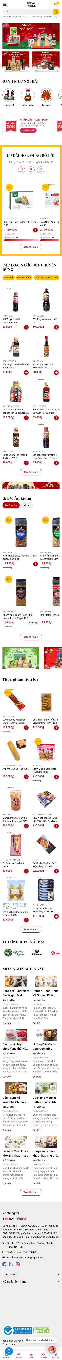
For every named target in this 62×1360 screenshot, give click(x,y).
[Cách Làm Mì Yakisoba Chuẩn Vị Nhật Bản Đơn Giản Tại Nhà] (15, 1088)
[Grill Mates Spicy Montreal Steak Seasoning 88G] (21, 532)
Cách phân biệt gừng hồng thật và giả (14, 1047)
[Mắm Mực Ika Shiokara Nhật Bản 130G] (46, 749)
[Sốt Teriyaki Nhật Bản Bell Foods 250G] (15, 345)
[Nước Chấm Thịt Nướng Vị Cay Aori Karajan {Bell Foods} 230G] (46, 390)
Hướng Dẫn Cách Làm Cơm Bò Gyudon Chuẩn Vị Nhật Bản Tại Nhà (44, 1047)
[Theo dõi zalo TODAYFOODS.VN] (11, 1264)
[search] (56, 12)
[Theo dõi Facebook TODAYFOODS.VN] (4, 1264)
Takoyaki (46, 105)
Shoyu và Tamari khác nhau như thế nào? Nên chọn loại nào (45, 1153)
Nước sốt (9, 105)
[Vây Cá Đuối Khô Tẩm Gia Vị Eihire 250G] (15, 889)
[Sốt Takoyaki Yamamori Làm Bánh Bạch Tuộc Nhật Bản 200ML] (46, 436)
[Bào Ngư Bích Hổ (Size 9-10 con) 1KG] (21, 199)
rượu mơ (17, 17)
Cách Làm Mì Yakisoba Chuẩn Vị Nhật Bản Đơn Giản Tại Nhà (14, 1100)
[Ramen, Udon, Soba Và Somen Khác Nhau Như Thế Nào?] (46, 981)
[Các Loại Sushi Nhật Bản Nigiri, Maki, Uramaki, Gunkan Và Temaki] (15, 981)
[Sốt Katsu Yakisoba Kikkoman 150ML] (46, 345)
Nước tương (28, 105)
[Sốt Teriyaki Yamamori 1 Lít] (46, 300)
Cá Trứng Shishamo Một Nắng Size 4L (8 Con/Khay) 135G (43, 911)
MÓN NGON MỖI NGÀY (23, 969)
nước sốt (48, 17)
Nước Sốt (9, 277)
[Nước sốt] (9, 95)
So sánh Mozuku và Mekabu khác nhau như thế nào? (15, 1153)
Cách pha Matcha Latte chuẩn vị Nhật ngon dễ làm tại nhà (46, 1100)
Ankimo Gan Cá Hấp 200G (15, 769)
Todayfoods (8, 1344)
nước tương (37, 17)
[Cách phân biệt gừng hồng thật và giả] (15, 1035)
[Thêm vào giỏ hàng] (35, 230)
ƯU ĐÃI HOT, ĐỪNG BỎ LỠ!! (31, 156)
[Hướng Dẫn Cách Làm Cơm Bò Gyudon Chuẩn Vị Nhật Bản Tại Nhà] (46, 1035)
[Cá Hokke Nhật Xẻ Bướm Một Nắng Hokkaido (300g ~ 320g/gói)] (46, 844)
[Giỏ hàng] (55, 4)
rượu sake (6, 17)
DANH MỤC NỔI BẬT (20, 81)
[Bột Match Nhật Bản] (20, 658)
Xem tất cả (29, 247)
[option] (31, 36)
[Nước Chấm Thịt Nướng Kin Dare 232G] (15, 436)
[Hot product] (31, 485)
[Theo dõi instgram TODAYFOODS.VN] (18, 1264)
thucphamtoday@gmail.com (29, 1257)
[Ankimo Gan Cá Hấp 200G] (15, 749)
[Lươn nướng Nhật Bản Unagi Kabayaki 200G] (15, 700)
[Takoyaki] (46, 95)
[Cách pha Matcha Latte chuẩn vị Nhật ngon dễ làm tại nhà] (46, 1088)
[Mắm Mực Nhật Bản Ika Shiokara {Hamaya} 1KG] (15, 799)
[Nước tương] (28, 95)
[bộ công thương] (17, 1330)
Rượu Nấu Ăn (24, 277)
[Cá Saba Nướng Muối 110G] (15, 844)
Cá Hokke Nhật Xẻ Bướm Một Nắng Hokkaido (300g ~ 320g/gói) (45, 866)
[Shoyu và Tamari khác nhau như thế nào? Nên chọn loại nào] (46, 1142)
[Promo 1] (15, 61)
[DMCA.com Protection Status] (41, 1330)
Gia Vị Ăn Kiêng (16, 498)
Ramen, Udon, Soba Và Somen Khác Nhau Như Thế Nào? (46, 993)
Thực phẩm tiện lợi (20, 679)
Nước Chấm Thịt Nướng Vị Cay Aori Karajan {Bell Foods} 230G (46, 412)
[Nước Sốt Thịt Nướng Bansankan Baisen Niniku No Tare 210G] (15, 390)
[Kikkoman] (37, 953)
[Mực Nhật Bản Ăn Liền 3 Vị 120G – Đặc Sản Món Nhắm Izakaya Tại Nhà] (46, 799)
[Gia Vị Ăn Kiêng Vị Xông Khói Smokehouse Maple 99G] (21, 591)
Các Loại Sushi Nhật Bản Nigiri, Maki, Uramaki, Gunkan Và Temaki (15, 993)
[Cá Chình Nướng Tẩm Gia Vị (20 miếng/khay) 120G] (46, 700)
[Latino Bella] (14, 953)
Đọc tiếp (6, 1023)
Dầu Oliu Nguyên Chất (46, 277)
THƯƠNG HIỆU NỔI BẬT (23, 942)
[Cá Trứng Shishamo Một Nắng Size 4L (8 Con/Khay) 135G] (46, 889)
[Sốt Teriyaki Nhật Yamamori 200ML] (15, 300)
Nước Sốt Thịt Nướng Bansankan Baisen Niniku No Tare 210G (15, 412)
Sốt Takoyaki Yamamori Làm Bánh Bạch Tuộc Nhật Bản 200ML (45, 458)
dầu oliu (26, 17)
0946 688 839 (30, 1252)
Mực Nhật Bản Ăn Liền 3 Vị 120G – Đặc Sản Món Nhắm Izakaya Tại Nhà (45, 821)
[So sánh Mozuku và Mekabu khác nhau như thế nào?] (15, 1142)
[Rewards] (9, 1351)
